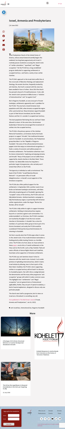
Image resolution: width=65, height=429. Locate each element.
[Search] (47, 3)
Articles (59, 411)
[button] (8, 4)
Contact (39, 424)
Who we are (42, 411)
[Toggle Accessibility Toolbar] (4, 12)
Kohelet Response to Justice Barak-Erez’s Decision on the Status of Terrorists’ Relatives (48, 353)
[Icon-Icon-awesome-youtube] (52, 418)
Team (59, 413)
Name (4, 415)
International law (26, 308)
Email (4, 419)
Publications (42, 413)
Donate (50, 411)
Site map (44, 424)
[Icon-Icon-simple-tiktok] (56, 418)
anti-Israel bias (15, 308)
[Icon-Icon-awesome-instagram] (48, 418)
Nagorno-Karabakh (38, 308)
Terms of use (50, 424)
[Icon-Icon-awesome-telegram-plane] (59, 418)
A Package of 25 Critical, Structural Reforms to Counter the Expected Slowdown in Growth (13, 342)
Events (51, 413)
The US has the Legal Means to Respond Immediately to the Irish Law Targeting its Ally (15, 387)
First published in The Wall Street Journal (22, 300)
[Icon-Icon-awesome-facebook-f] (45, 418)
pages (15, 245)
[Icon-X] (41, 418)
